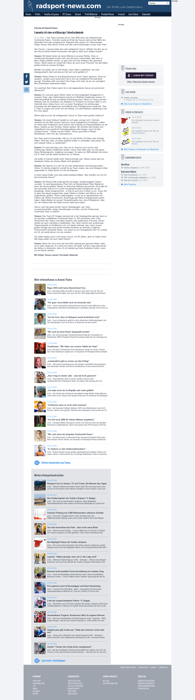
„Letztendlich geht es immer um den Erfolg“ (76, 363)
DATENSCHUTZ (143, 667)
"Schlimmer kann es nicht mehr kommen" (77, 407)
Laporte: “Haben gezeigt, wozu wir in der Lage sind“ (76, 559)
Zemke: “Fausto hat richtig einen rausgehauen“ (76, 649)
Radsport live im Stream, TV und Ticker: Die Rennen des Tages (77, 485)
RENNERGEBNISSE (74, 688)
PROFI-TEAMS (72, 691)
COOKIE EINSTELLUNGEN (128, 667)
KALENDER (36, 691)
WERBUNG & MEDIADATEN (146, 683)
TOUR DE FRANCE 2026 (75, 683)
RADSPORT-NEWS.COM (110, 683)
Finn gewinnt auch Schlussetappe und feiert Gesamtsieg (74, 588)
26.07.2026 (145, 141)
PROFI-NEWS (37, 680)
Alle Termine (130, 184)
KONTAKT (153, 667)
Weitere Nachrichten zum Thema (55, 462)
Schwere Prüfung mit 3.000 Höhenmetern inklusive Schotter (76, 515)
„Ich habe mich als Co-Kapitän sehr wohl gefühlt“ (77, 392)
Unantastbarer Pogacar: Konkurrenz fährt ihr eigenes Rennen (76, 617)
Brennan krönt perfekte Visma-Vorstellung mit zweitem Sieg (76, 573)
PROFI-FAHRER (72, 693)
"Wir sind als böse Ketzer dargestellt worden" (77, 334)
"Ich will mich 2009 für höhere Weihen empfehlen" (76, 421)
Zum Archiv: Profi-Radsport (53, 660)
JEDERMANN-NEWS (39, 683)
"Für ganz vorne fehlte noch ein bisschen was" (77, 304)
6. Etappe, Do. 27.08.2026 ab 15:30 (138, 99)
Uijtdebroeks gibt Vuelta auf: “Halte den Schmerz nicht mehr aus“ (76, 633)
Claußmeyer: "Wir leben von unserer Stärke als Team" (77, 348)
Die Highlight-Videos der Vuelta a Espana (76, 544)
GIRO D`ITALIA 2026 (74, 680)
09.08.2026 (145, 130)
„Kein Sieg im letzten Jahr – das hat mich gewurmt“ (75, 378)
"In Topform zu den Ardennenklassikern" (77, 451)
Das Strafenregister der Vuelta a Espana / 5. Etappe (77, 500)
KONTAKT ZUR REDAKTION (146, 680)
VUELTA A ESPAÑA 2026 (75, 686)
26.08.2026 (146, 120)
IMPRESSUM (163, 667)
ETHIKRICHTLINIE (143, 688)
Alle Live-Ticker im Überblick (137, 104)
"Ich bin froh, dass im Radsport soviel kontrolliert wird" (76, 319)
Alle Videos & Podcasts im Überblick (141, 149)
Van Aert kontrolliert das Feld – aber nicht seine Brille (76, 529)
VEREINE (35, 693)
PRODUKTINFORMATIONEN (146, 686)
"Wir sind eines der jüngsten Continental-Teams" (76, 436)
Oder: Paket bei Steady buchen (141, 82)
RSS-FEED (106, 680)
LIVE (34, 686)
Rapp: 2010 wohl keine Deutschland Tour (76, 290)
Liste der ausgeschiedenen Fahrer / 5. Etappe (77, 602)
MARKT (35, 688)
